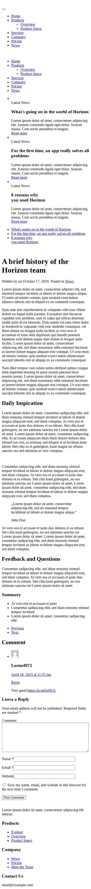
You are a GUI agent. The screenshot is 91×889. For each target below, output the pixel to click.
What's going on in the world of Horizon (41, 229)
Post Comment (14, 797)
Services (17, 33)
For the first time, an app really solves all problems (48, 234)
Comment (9, 720)
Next (14, 632)
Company (18, 37)
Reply (15, 682)
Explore (17, 832)
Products (17, 20)
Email (7, 767)
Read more (19, 133)
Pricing (16, 41)
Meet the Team (22, 867)
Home (15, 16)
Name (8, 759)
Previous (17, 628)
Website (8, 776)
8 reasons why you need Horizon (24, 240)
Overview (28, 24)
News (15, 45)
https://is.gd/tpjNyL (42, 690)
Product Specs (31, 29)
